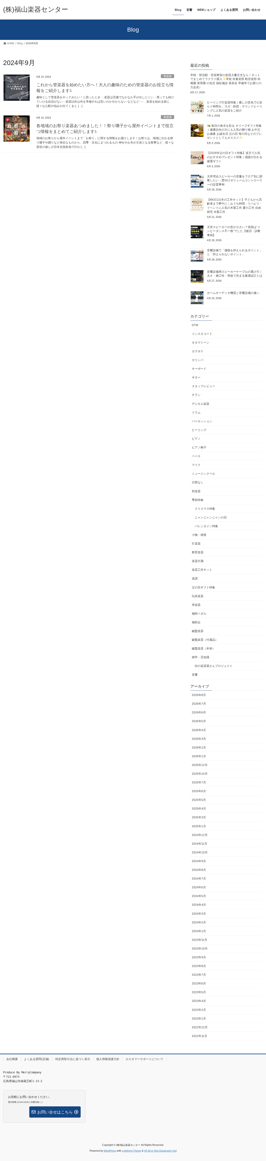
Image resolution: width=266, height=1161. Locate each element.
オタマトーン (200, 342)
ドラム (196, 412)
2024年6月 (199, 887)
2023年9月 (199, 957)
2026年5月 (199, 721)
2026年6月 (199, 712)
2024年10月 (200, 852)
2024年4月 (199, 904)
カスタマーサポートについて (144, 1059)
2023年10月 (200, 948)
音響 (195, 674)
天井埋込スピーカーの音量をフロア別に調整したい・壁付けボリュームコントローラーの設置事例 (234, 180)
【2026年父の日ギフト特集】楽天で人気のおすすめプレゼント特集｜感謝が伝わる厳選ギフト (234, 157)
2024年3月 (199, 913)
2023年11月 (199, 939)
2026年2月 (199, 747)
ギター (196, 377)
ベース (196, 456)
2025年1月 (199, 826)
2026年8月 (199, 695)
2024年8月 (199, 869)
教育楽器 (197, 552)
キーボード (199, 368)
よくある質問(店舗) (36, 1059)
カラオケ (197, 351)
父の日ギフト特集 (203, 587)
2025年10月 (200, 773)
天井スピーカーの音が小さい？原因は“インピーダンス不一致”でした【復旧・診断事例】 (233, 231)
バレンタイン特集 (206, 526)
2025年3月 (199, 817)
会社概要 (12, 1059)
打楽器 (196, 543)
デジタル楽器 (200, 403)
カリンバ (197, 360)
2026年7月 (199, 703)
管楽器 (168, 76)
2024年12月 (200, 835)
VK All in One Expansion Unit (160, 1150)
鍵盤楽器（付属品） (205, 639)
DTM (195, 325)
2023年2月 (199, 1009)
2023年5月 (199, 992)
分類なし (197, 482)
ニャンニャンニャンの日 (211, 517)
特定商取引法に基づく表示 (72, 1059)
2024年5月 (199, 896)
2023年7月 (199, 974)
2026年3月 (199, 738)
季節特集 (197, 500)
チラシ (196, 394)
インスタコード (202, 333)
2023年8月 (199, 966)
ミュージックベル (203, 473)
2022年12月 (200, 1027)
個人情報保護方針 (107, 1059)
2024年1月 (199, 931)
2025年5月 (199, 799)
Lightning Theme (131, 1150)
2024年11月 (199, 843)
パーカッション (202, 421)
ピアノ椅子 (199, 447)
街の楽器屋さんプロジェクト (214, 666)
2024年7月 (199, 878)
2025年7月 (199, 782)
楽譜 (195, 578)
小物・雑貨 (199, 534)
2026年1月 (199, 756)
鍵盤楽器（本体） (203, 648)
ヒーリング (199, 430)
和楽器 (168, 117)
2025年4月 (199, 808)
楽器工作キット (202, 569)
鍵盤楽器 (197, 631)
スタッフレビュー (203, 386)
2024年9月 (199, 861)
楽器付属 (197, 561)
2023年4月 (199, 1001)
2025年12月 (200, 765)
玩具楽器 (197, 596)
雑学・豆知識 (200, 657)
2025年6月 (199, 791)
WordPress (110, 1150)
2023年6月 (199, 983)
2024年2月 (199, 922)
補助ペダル (199, 613)
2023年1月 (199, 1018)
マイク (196, 464)
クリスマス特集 (205, 508)
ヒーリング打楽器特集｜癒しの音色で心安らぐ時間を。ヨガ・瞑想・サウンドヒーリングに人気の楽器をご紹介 (234, 106)
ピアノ (196, 438)
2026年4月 (199, 730)
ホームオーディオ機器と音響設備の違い (233, 293)
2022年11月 (199, 1036)
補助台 (196, 622)
